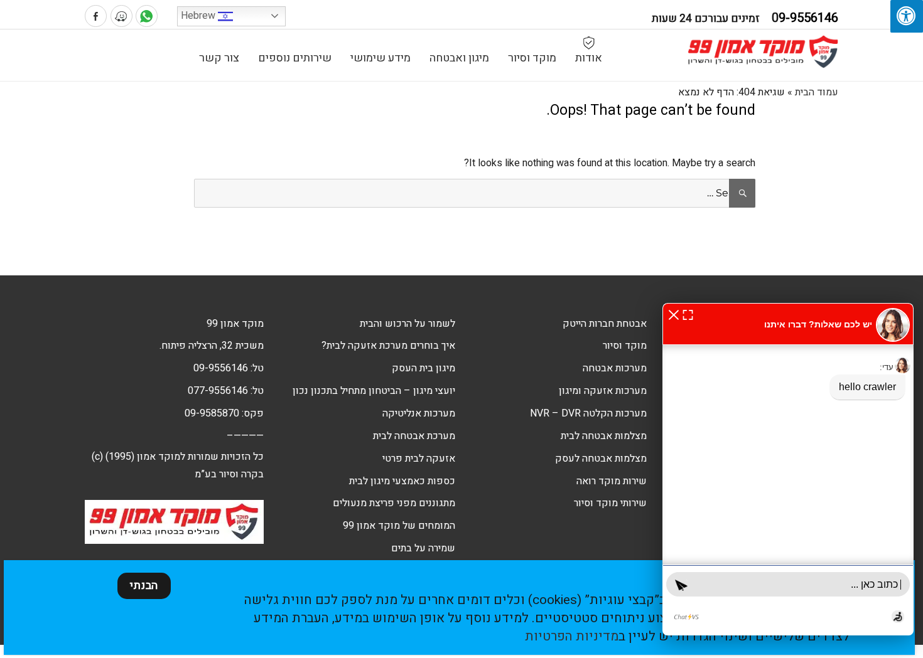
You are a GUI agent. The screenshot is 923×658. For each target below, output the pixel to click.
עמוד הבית (816, 92)
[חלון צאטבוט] (788, 469)
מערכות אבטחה (615, 368)
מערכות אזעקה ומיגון (603, 390)
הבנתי (144, 585)
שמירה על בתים (423, 548)
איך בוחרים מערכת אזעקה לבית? (388, 345)
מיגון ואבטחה (459, 58)
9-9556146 (805, 18)
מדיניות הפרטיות (571, 636)
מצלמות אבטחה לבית (604, 435)
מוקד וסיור (532, 58)
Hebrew (199, 15)
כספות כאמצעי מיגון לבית (402, 481)
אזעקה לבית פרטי (418, 458)
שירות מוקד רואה (611, 481)
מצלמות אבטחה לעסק (601, 458)
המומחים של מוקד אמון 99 (399, 525)
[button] (674, 314)
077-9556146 (218, 390)
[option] (800, 234)
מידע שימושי (380, 58)
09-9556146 (220, 368)
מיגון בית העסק (423, 368)
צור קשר (219, 58)
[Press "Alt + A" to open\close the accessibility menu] (906, 16)
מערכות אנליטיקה (418, 413)
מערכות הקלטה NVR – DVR (588, 413)
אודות (588, 58)
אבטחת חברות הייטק (605, 323)
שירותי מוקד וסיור (610, 503)
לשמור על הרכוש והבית (407, 323)
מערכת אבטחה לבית (414, 435)
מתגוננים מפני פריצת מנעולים (394, 503)
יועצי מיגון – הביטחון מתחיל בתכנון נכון (374, 390)
